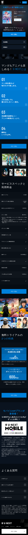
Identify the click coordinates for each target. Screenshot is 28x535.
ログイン (24, 2)
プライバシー (12, 526)
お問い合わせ (18, 526)
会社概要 (7, 526)
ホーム (3, 526)
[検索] (20, 2)
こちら (24, 221)
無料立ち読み (17, 19)
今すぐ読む (14, 34)
